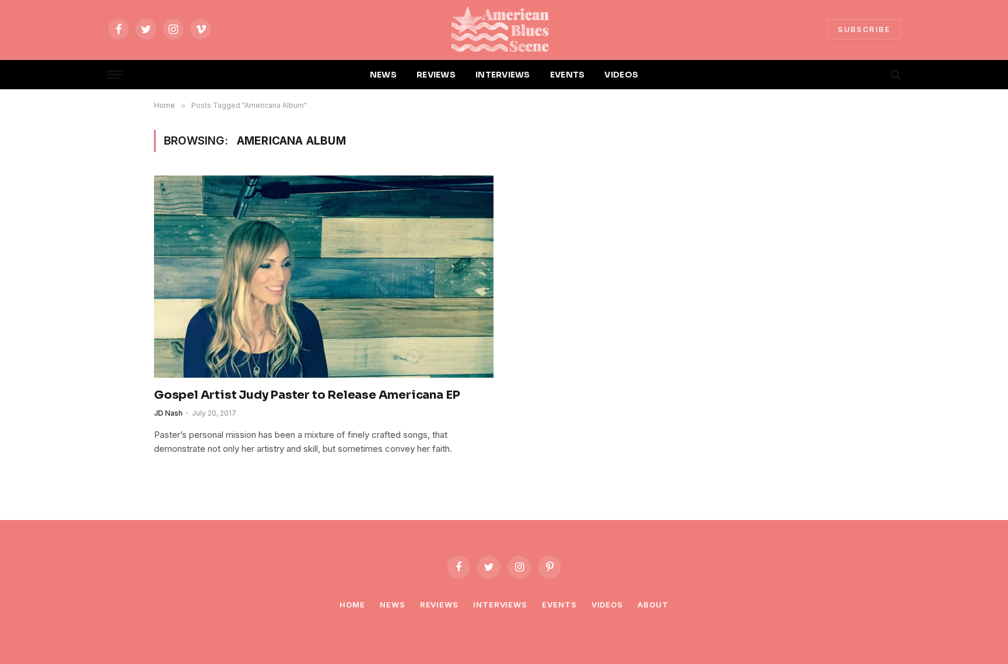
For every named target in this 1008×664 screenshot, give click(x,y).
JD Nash (168, 413)
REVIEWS (436, 74)
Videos (607, 604)
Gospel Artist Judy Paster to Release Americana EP (307, 395)
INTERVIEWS (502, 74)
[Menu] (115, 75)
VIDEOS (621, 74)
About (653, 604)
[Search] (894, 75)
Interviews (500, 604)
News (392, 604)
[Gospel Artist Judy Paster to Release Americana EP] (324, 276)
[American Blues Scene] (504, 29)
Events (559, 604)
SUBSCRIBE (864, 29)
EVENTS (567, 74)
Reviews (439, 604)
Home (352, 604)
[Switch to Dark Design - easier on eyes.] (875, 74)
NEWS (383, 74)
